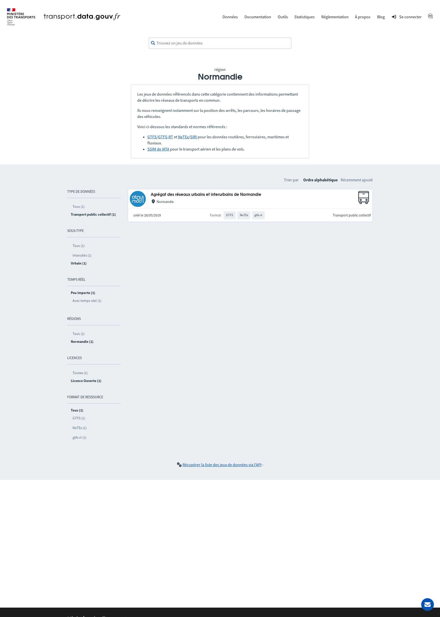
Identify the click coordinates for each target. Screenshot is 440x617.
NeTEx (183, 136)
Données (230, 16)
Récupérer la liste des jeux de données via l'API (222, 464)
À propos (362, 16)
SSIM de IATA (158, 149)
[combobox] (220, 43)
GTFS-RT (165, 136)
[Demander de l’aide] (427, 604)
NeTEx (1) (80, 427)
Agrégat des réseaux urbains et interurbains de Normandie (206, 195)
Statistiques (304, 16)
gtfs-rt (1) (79, 437)
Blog (381, 16)
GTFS (152, 136)
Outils (283, 16)
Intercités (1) (82, 255)
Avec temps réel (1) (87, 300)
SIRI (193, 136)
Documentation (257, 16)
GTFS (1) (79, 418)
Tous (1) (79, 206)
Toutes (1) (80, 373)
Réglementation (335, 16)
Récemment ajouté (357, 179)
